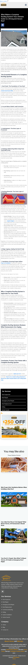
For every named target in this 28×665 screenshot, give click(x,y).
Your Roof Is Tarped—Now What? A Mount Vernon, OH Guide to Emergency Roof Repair (13, 559)
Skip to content (3, 1)
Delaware (15, 649)
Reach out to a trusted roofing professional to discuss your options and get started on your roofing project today (13, 378)
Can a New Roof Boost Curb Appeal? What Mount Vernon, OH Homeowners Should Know (13, 523)
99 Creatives (16, 657)
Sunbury (18, 651)
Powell (7, 649)
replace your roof (17, 373)
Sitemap (14, 658)
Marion (23, 651)
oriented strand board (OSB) (7, 90)
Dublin (11, 649)
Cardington (13, 651)
